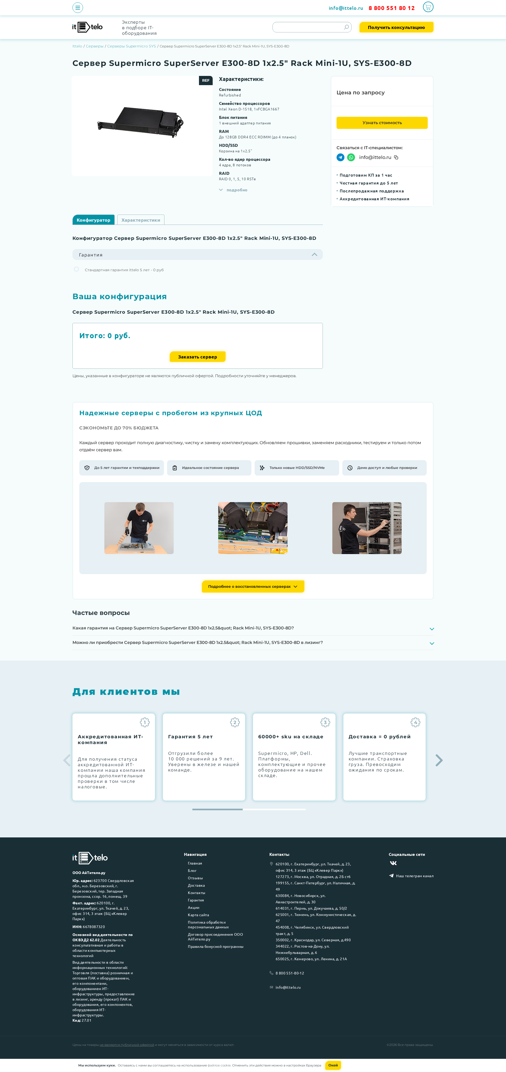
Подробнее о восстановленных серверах (249, 586)
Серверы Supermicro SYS (131, 46)
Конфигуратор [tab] (93, 220)
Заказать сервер (197, 356)
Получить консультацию (396, 27)
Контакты (196, 892)
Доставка (196, 885)
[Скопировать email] (396, 157)
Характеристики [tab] (140, 220)
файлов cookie (219, 1065)
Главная (195, 863)
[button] (439, 760)
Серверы (95, 46)
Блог (192, 870)
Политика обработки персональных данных (208, 924)
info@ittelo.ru (346, 8)
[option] (142, 126)
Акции (193, 907)
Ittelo (77, 46)
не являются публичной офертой (127, 1045)
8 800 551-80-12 (290, 973)
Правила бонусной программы (216, 946)
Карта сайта (198, 914)
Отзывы (195, 877)
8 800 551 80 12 (392, 8)
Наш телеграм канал (415, 875)
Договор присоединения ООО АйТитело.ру (215, 936)
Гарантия (196, 900)
